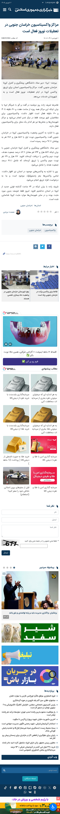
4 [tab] (4, 568)
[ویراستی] (15, 788)
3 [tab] (7, 568)
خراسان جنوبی (26, 205)
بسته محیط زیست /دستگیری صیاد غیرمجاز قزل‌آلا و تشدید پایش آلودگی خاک (28, 729)
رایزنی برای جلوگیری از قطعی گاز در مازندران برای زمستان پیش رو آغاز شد (28, 737)
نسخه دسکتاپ (30, 778)
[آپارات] (40, 788)
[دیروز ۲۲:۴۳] (30, 590)
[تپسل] (4, 313)
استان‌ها (37, 205)
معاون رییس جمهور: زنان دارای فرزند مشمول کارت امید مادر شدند (28, 743)
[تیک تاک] (5, 788)
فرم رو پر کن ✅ (30, 362)
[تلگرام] (54, 788)
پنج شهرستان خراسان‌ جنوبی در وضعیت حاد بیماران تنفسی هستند (16, 295)
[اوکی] (35, 792)
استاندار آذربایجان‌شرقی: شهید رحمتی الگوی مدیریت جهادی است (28, 724)
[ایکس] (50, 788)
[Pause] (6, 344)
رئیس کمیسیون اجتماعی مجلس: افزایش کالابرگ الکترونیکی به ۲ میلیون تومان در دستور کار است (29, 706)
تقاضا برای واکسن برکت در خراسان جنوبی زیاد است (47, 293)
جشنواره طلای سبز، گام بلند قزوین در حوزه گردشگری (34, 700)
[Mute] (10, 344)
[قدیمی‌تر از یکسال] (44, 279)
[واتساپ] (25, 792)
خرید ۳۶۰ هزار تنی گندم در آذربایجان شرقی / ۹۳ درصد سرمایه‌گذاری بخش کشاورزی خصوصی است (33, 748)
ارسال (6, 553)
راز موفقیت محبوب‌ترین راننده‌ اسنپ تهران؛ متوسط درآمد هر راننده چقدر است (28, 713)
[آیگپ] (30, 788)
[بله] (35, 788)
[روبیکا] (45, 788)
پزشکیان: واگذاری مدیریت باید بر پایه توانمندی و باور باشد (33, 613)
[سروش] (20, 788)
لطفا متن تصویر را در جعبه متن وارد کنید (41, 541)
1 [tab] (14, 568)
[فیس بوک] (10, 788)
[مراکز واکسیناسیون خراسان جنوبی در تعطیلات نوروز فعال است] (30, 60)
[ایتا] (25, 788)
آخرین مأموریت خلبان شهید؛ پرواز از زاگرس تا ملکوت (34, 719)
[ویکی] (30, 792)
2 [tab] (11, 568)
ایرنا (33, 10)
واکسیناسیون (50, 230)
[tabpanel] (30, 595)
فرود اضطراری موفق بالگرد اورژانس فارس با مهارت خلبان (32, 696)
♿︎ (53, 807)
